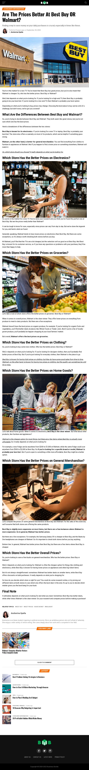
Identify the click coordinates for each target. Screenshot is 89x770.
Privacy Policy (60, 757)
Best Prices (29, 606)
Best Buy (19, 606)
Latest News (48, 757)
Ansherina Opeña (17, 32)
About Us (27, 757)
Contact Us (37, 757)
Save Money (39, 606)
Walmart (49, 606)
